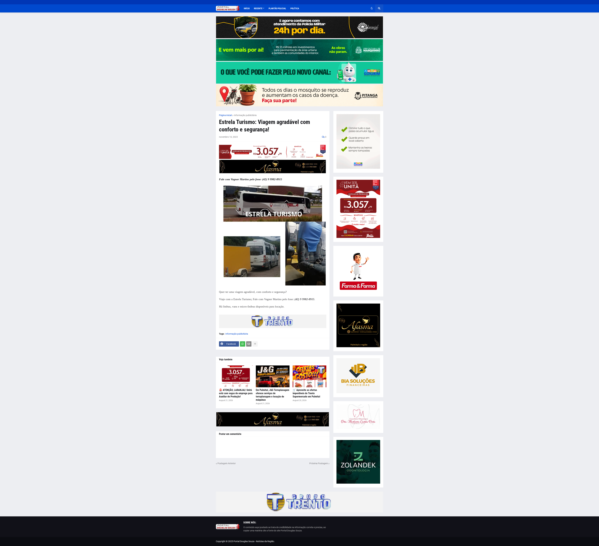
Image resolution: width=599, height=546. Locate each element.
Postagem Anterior (226, 463)
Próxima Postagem (318, 463)
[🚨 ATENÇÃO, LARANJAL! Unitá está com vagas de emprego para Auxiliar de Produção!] (236, 376)
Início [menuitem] (247, 8)
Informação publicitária (245, 115)
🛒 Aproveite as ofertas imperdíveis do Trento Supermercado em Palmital (306, 393)
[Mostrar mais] (255, 344)
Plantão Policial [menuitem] (277, 8)
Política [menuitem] (294, 8)
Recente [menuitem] (258, 8)
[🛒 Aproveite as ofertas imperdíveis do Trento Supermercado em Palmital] (309, 376)
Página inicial (225, 115)
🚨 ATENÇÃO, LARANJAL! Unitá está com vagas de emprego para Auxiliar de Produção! (236, 393)
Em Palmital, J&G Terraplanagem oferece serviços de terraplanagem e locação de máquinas (272, 395)
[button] (371, 8)
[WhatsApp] (242, 344)
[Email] (248, 344)
